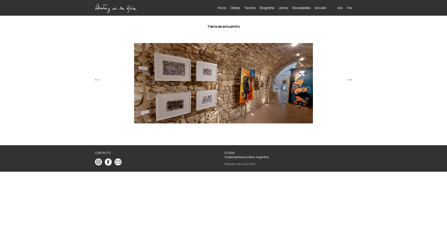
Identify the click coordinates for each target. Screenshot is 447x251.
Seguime (320, 8)
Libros (283, 7)
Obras (235, 7)
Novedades (301, 7)
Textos (250, 7)
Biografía (267, 7)
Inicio (222, 7)
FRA (349, 8)
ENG (340, 8)
